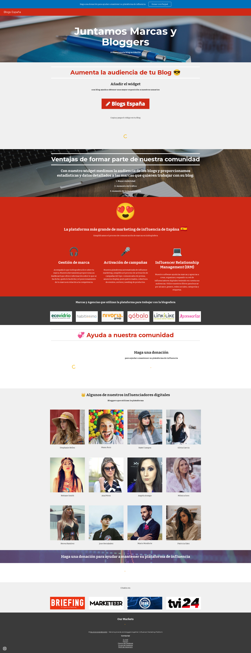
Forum (125, 641)
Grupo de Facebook (125, 645)
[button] (5, 648)
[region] (125, 4)
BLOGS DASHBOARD (98, 632)
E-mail (125, 640)
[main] (125, 39)
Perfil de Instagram (125, 647)
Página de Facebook (125, 643)
